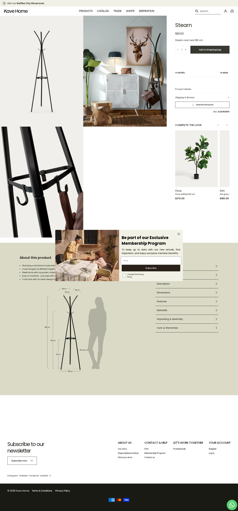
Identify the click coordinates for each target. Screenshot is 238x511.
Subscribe (151, 268)
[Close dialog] (179, 234)
